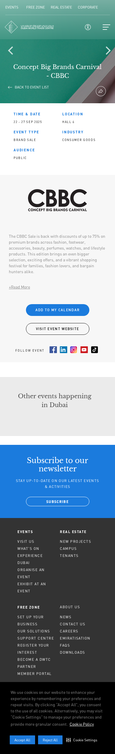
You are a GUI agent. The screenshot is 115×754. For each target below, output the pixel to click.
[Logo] (29, 27)
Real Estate (73, 532)
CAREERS (69, 631)
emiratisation (75, 638)
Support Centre (35, 638)
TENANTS (69, 555)
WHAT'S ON (28, 548)
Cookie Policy (82, 724)
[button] (83, 740)
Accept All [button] (22, 740)
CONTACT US (72, 624)
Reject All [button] (50, 740)
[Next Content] (107, 51)
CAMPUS (68, 548)
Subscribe (57, 502)
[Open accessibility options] (88, 27)
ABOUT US (70, 607)
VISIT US (25, 541)
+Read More (19, 286)
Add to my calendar (57, 310)
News (65, 617)
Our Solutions (33, 631)
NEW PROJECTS (75, 541)
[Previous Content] (13, 51)
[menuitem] (36, 531)
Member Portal (34, 673)
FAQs (65, 645)
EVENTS (25, 532)
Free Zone (28, 607)
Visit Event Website (57, 329)
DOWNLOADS (72, 652)
